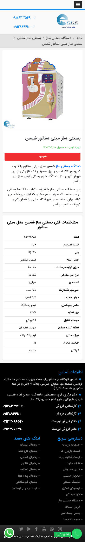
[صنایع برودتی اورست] (67, 20)
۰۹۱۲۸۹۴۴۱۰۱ (22, 26)
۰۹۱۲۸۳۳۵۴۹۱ (22, 17)
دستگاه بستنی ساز (68, 166)
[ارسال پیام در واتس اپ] (11, 533)
